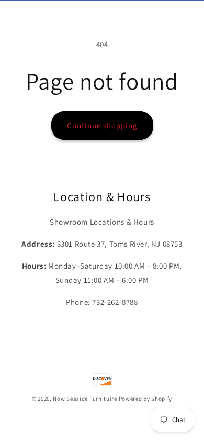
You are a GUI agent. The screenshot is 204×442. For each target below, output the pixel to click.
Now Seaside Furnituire (85, 398)
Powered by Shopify (146, 398)
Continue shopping (102, 125)
